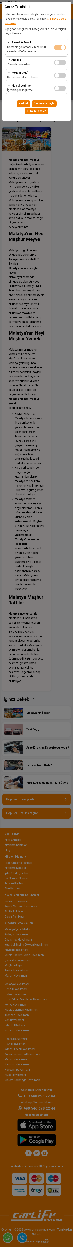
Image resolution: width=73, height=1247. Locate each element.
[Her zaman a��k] (60, 47)
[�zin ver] (60, 62)
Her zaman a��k (60, 47)
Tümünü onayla (36, 111)
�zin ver (60, 62)
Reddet (23, 103)
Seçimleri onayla (44, 103)
